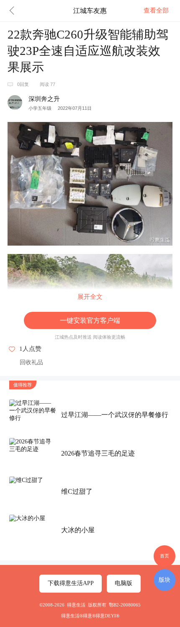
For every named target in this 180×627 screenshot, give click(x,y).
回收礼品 (31, 362)
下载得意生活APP (71, 583)
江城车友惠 (90, 10)
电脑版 (123, 583)
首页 (164, 555)
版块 (164, 579)
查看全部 (156, 10)
